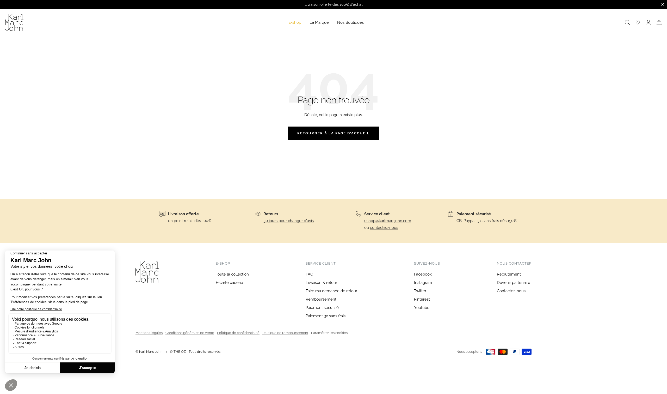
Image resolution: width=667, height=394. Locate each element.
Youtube (421, 307)
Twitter (420, 291)
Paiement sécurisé (322, 307)
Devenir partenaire (513, 282)
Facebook (423, 274)
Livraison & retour (321, 282)
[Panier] (659, 22)
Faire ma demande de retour (331, 291)
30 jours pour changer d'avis (288, 220)
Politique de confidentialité (238, 333)
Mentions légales (149, 333)
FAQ (309, 274)
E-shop (294, 22)
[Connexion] (648, 22)
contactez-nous (384, 227)
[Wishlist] (637, 22)
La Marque (319, 22)
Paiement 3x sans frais (325, 316)
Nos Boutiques (350, 22)
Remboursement (321, 299)
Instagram (423, 282)
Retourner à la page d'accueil (333, 133)
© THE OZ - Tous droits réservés (195, 352)
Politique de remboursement (285, 333)
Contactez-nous (511, 291)
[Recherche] (627, 22)
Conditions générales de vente (189, 333)
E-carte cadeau (229, 282)
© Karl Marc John (149, 352)
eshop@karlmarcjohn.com (387, 220)
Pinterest (422, 299)
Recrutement (509, 274)
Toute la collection (232, 274)
